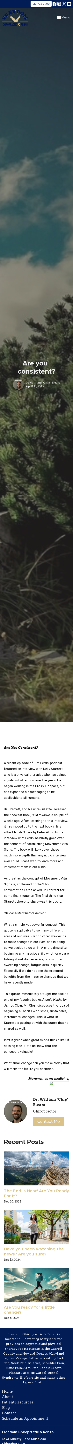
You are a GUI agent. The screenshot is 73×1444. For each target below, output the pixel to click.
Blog (6, 1408)
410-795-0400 (41, 3)
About (7, 1397)
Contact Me (48, 1121)
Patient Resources (17, 1402)
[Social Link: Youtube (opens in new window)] (69, 4)
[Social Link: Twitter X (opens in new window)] (64, 4)
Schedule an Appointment (25, 1418)
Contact (9, 1413)
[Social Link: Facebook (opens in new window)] (54, 4)
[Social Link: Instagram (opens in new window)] (59, 4)
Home (7, 1391)
